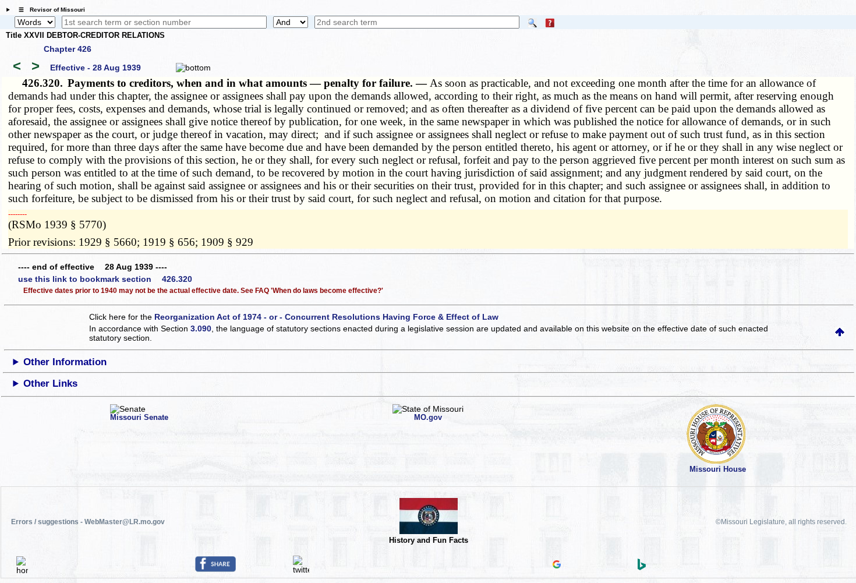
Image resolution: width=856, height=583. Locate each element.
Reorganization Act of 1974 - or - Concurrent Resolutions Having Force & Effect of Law (326, 316)
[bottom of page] (193, 67)
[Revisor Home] (22, 570)
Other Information (65, 362)
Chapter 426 (67, 49)
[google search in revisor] (557, 565)
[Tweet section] (301, 569)
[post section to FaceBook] (215, 569)
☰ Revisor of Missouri (49, 9)
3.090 (200, 328)
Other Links (50, 383)
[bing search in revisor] (642, 567)
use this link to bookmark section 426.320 (105, 279)
